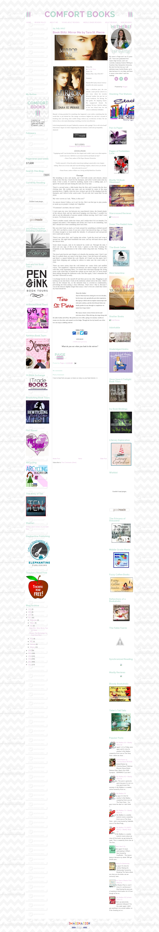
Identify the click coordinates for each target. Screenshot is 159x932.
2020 (29, 609)
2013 (29, 659)
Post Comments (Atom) (69, 462)
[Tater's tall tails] (121, 730)
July (31, 626)
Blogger (125, 87)
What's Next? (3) (120, 846)
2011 (29, 664)
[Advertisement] (38, 55)
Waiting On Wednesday (122, 863)
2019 (29, 612)
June (31, 638)
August (32, 623)
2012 (29, 662)
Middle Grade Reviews (92, 22)
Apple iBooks (81, 146)
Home (28, 22)
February (32, 644)
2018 (29, 615)
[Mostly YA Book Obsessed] (124, 206)
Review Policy (40, 22)
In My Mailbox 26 (120, 793)
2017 (29, 617)
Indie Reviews (126, 22)
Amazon (72, 146)
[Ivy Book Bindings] (121, 433)
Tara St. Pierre (92, 69)
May (31, 641)
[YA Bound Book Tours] (38, 328)
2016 (29, 650)
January (32, 647)
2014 (29, 656)
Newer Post (56, 458)
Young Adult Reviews (70, 22)
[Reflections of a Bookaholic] (121, 620)
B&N (89, 146)
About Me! (54, 22)
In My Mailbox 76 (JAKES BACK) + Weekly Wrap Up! (123, 830)
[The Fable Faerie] (120, 652)
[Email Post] (75, 363)
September (33, 620)
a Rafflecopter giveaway (80, 341)
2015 (29, 653)
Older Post (103, 458)
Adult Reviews (111, 22)
